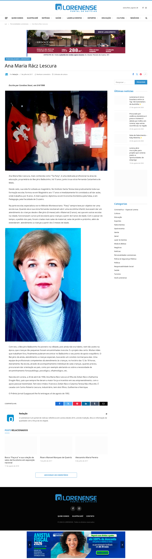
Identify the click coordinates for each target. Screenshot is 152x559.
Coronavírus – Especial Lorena (126, 209)
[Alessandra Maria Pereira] (91, 445)
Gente (116, 232)
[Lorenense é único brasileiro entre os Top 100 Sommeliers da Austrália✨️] (120, 100)
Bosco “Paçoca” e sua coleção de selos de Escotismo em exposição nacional (20, 460)
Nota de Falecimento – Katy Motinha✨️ (138, 136)
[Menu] (6, 18)
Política (117, 263)
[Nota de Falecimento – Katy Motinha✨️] (120, 138)
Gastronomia (119, 228)
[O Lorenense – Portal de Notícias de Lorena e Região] (76, 7)
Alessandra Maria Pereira (86, 457)
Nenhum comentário (43, 74)
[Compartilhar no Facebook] (133, 74)
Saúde (58, 18)
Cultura (121, 18)
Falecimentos (119, 225)
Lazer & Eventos (74, 18)
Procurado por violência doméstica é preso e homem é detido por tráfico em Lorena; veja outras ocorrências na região (138, 120)
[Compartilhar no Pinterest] (140, 74)
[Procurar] (146, 18)
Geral (116, 236)
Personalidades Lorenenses (18, 59)
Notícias (46, 18)
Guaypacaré (32, 18)
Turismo (117, 274)
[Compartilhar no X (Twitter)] (137, 74)
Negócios (134, 18)
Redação (15, 74)
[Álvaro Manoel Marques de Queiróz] (56, 445)
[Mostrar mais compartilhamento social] (145, 74)
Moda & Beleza (120, 244)
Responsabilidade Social (124, 266)
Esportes (92, 18)
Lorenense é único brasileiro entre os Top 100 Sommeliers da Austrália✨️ (137, 100)
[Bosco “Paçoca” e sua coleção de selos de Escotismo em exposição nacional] (21, 445)
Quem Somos (17, 18)
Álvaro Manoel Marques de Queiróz (56, 457)
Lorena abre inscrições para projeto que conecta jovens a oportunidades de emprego (137, 154)
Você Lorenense (120, 278)
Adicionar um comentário (56, 475)
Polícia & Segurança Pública (125, 259)
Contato (90, 516)
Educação (106, 18)
